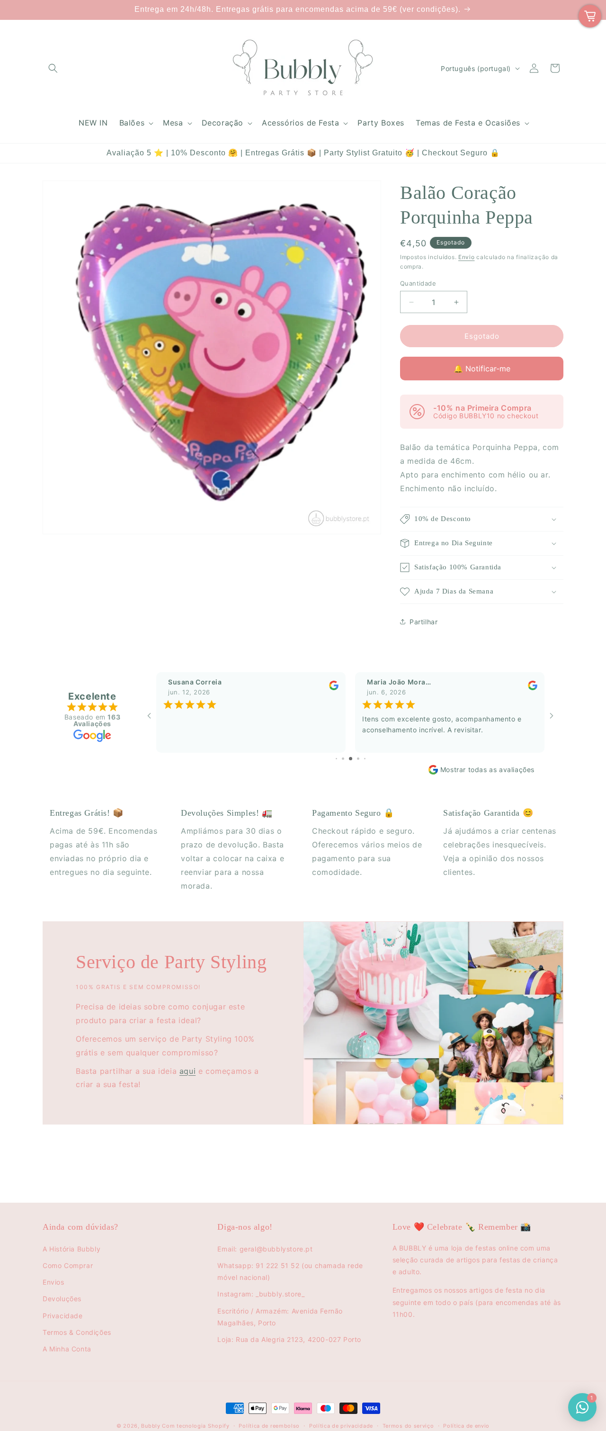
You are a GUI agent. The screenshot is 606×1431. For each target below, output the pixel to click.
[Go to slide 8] (364, 758)
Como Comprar (68, 1265)
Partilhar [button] (423, 622)
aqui (187, 1071)
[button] (53, 68)
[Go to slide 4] (336, 758)
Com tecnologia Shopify (195, 1425)
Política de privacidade (341, 1425)
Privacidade (63, 1316)
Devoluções (62, 1299)
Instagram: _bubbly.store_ (260, 1294)
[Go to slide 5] (343, 758)
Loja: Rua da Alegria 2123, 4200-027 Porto (289, 1339)
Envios (53, 1282)
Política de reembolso (269, 1425)
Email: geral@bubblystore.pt (264, 1249)
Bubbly (150, 1425)
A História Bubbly (71, 1249)
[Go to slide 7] (358, 758)
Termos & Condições (77, 1332)
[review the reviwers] (334, 688)
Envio (466, 257)
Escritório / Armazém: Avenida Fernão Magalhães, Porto (280, 1317)
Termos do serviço (408, 1425)
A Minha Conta (67, 1349)
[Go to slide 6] (350, 758)
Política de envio (466, 1425)
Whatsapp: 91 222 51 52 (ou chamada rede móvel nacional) (290, 1271)
